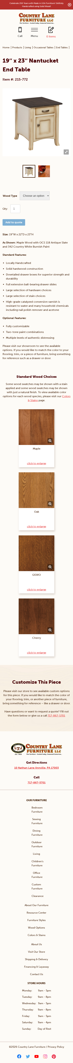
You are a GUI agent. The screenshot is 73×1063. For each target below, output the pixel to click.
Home (6, 47)
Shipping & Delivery (36, 959)
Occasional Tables (43, 47)
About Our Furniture (36, 905)
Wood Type (10, 195)
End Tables (62, 47)
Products (17, 47)
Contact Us (36, 974)
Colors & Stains (36, 935)
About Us (36, 944)
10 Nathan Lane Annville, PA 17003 (36, 767)
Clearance (37, 896)
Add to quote (13, 222)
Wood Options (36, 927)
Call (20, 36)
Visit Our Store (36, 951)
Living (28, 47)
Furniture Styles (36, 920)
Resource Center (36, 912)
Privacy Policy (56, 1046)
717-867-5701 (56, 715)
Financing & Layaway (36, 966)
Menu (34, 36)
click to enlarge (36, 463)
